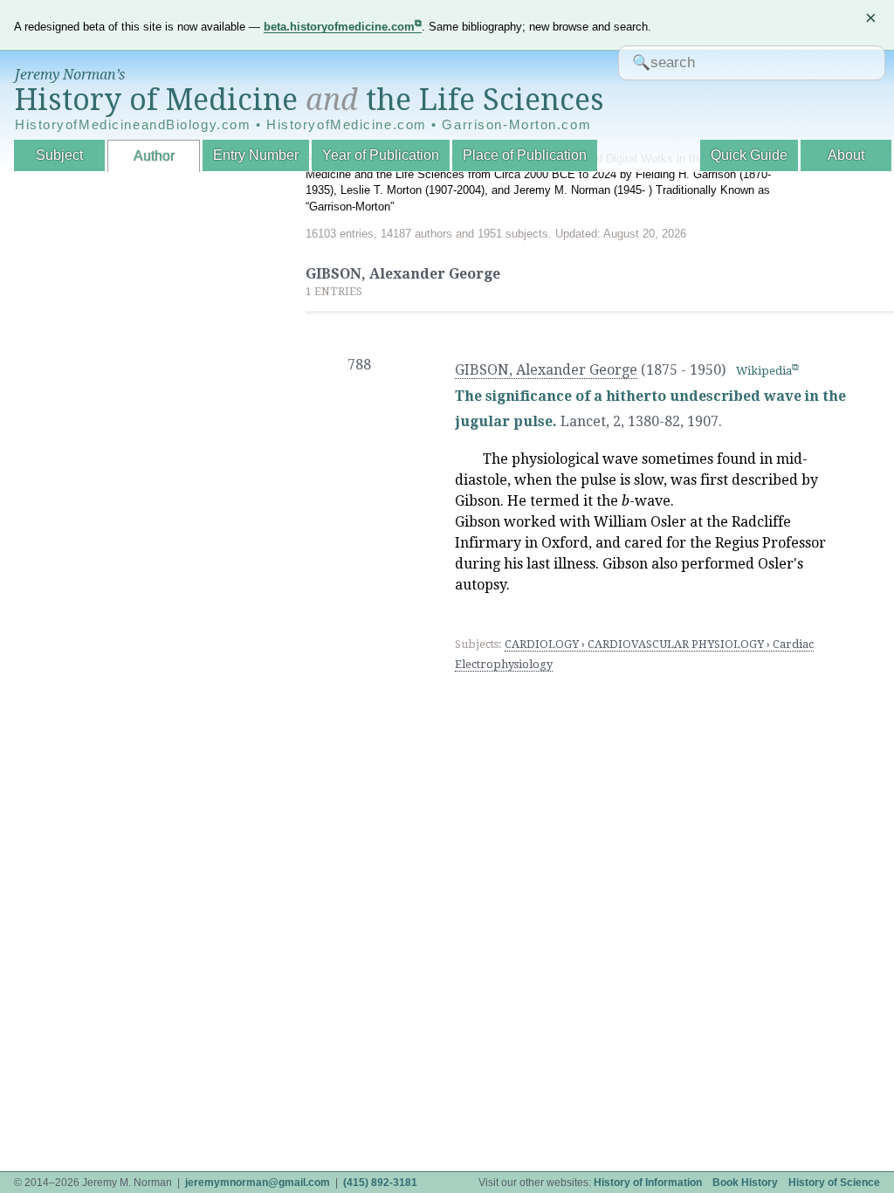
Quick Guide (749, 155)
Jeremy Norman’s (70, 74)
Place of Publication (525, 155)
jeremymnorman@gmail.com (257, 1182)
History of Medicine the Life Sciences (309, 99)
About (846, 155)
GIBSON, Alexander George (546, 370)
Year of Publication (380, 155)
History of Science (834, 1182)
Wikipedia (764, 370)
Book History (745, 1182)
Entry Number (256, 155)
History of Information (648, 1182)
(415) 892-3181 (380, 1182)
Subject (59, 155)
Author (154, 155)
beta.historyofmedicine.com (339, 26)
